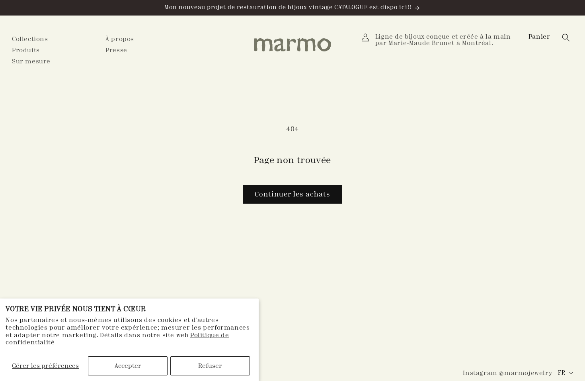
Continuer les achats (292, 194)
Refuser (210, 365)
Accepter (128, 365)
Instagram (507, 372)
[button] (540, 36)
